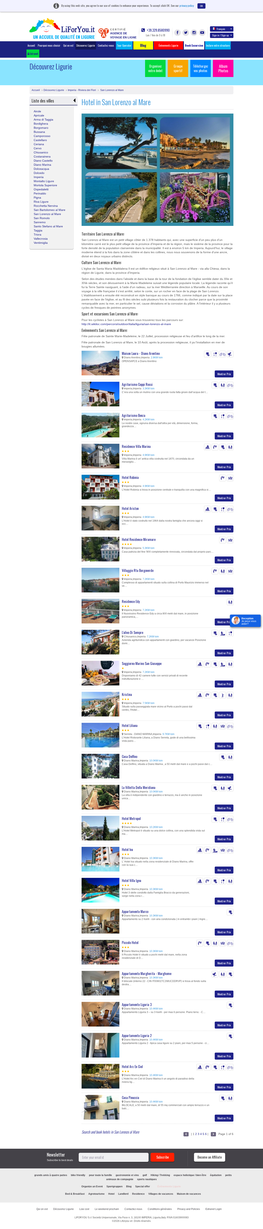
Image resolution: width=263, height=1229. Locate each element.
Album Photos (223, 68)
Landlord (123, 1193)
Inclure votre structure (218, 45)
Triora (37, 234)
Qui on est (68, 45)
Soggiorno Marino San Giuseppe (141, 663)
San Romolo (42, 218)
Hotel (111, 1193)
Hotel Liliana (129, 725)
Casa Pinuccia (130, 1097)
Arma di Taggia (43, 119)
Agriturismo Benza (133, 415)
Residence (138, 1193)
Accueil (31, 45)
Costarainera (42, 156)
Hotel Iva (127, 849)
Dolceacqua (41, 168)
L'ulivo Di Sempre (132, 632)
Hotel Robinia (130, 477)
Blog (129, 1186)
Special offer (142, 1186)
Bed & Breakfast (75, 1193)
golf (145, 1175)
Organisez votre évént (155, 68)
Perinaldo (40, 193)
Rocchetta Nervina (46, 205)
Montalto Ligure (44, 181)
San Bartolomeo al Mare (49, 210)
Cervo (38, 148)
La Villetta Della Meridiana (138, 787)
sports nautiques (147, 1179)
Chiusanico (41, 152)
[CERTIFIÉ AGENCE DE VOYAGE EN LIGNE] (103, 32)
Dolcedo (39, 173)
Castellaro (40, 140)
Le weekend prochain (107, 1209)
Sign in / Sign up (220, 35)
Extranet (33, 54)
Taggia (38, 230)
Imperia (39, 177)
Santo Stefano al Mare (48, 226)
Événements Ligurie (169, 1186)
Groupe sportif (178, 68)
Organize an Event (92, 1186)
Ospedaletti (41, 189)
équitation (215, 1175)
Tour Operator (124, 45)
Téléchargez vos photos (200, 68)
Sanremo (40, 222)
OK (201, 6)
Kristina (127, 694)
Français (221, 29)
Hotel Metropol (131, 818)
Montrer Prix (224, 374)
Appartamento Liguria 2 (137, 1035)
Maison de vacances (189, 1193)
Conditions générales (160, 1209)
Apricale (39, 115)
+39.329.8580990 (158, 30)
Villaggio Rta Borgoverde (137, 570)
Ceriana (39, 144)
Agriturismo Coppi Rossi (137, 384)
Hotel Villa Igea (131, 880)
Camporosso (42, 136)
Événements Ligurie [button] (168, 45)
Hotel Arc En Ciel (132, 1066)
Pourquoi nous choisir (49, 45)
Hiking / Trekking (160, 1175)
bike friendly (78, 1175)
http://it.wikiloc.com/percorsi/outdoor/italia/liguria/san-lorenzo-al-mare (126, 324)
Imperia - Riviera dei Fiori (82, 90)
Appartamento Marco (135, 911)
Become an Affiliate (209, 1157)
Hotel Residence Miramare (139, 539)
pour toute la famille (100, 1175)
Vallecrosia (41, 238)
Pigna (37, 197)
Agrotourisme (96, 1193)
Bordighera (41, 123)
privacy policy (186, 5)
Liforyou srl (126, 1221)
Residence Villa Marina (136, 446)
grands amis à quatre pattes (50, 1175)
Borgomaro (41, 127)
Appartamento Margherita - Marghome (146, 973)
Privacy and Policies (188, 1209)
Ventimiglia (41, 242)
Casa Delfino (129, 756)
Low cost (84, 1209)
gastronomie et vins (127, 1175)
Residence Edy (131, 601)
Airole (37, 111)
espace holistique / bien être (190, 1175)
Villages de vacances (160, 1193)
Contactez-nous (106, 45)
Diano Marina (42, 164)
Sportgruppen (114, 1186)
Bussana (39, 131)
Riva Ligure (41, 201)
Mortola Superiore (45, 185)
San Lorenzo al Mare (112, 90)
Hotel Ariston (130, 508)
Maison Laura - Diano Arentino (141, 353)
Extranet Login (213, 1209)
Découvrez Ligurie (85, 45)
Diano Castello (43, 160)
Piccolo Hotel (130, 942)
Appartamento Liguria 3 (137, 1004)
